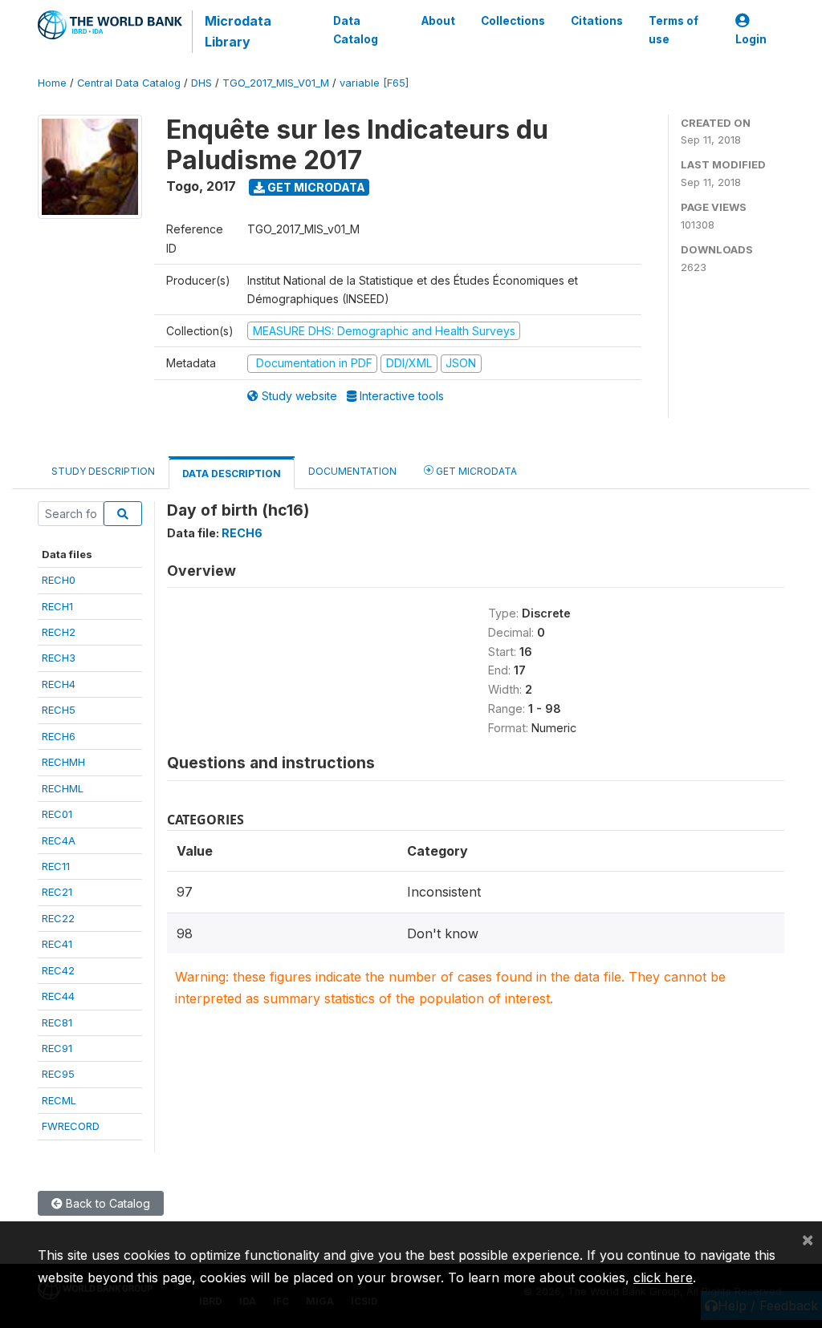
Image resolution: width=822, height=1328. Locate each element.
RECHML (62, 788)
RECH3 (58, 657)
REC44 (58, 996)
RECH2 (58, 632)
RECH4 (58, 684)
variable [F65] (374, 83)
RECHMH (63, 761)
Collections (513, 20)
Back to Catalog (106, 1203)
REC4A (58, 840)
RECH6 (58, 736)
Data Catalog (355, 29)
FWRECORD (71, 1125)
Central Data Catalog (129, 83)
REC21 (57, 891)
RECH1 (57, 606)
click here (663, 1277)
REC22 (58, 918)
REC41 (57, 943)
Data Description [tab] (231, 474)
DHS (201, 83)
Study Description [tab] (103, 471)
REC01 (57, 814)
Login (751, 39)
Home (52, 83)
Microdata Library (238, 31)
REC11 (56, 866)
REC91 (57, 1048)
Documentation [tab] (352, 471)
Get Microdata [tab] (475, 471)
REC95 (58, 1073)
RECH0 (58, 579)
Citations (597, 20)
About (438, 20)
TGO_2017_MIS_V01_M (275, 83)
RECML (59, 1100)
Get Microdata (315, 187)
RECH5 (58, 709)
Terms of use (673, 29)
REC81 (57, 1022)
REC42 (58, 970)
